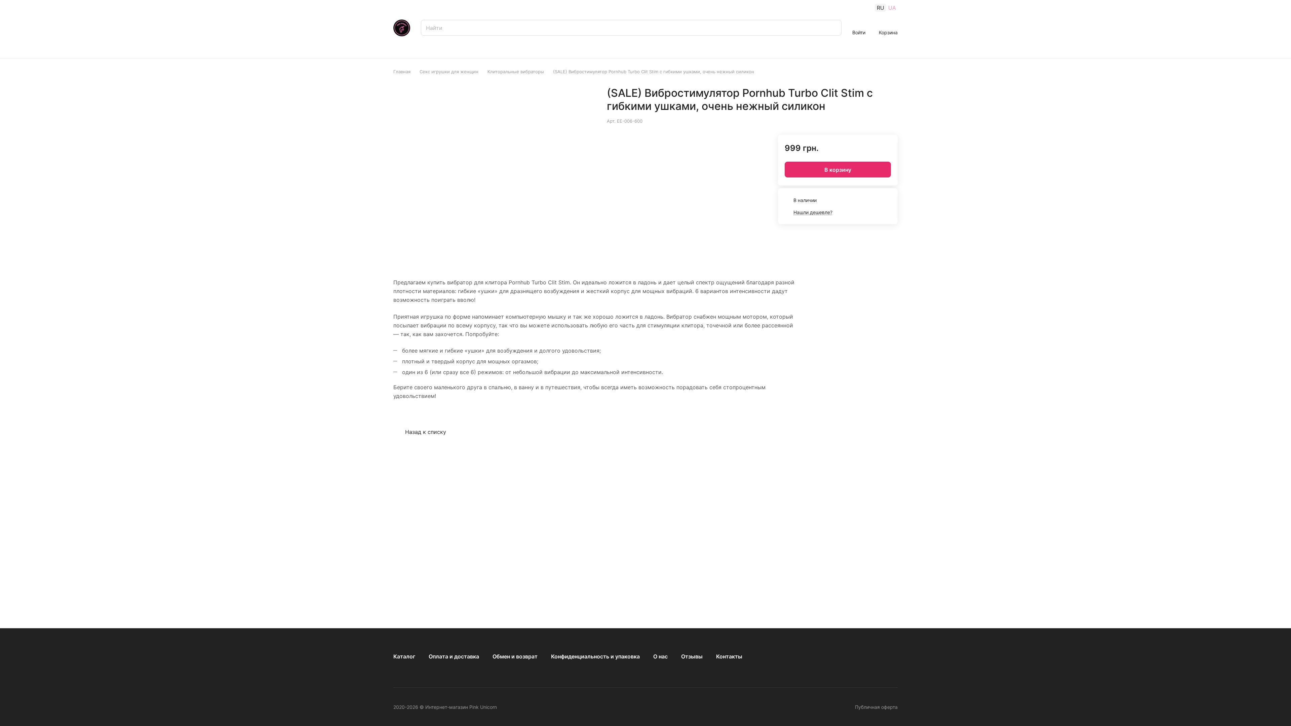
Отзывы (692, 656)
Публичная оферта (876, 707)
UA (892, 7)
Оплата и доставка (454, 656)
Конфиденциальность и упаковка (595, 656)
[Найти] (833, 28)
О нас (660, 656)
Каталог (404, 656)
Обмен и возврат (515, 656)
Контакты (729, 656)
